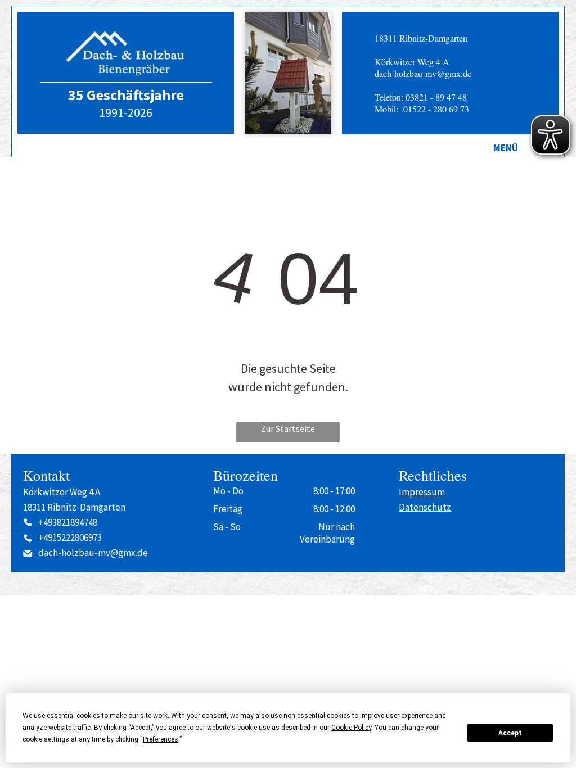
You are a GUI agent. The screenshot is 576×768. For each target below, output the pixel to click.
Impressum (422, 492)
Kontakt (46, 475)
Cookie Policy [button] (351, 727)
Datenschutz (425, 507)
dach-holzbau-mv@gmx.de (423, 73)
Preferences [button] (160, 739)
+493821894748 (67, 522)
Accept (510, 733)
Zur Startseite (288, 428)
